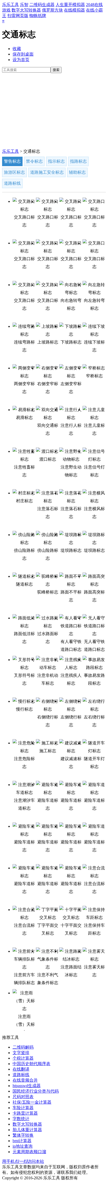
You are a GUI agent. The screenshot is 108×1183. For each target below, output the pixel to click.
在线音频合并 (25, 1080)
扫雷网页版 (17, 15)
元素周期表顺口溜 (29, 1151)
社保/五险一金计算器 (32, 1102)
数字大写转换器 (26, 10)
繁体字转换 (23, 1135)
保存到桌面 (23, 54)
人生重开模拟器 (70, 4)
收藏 (17, 48)
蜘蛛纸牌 (37, 15)
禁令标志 (34, 161)
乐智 (24, 4)
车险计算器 (23, 1107)
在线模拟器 (74, 10)
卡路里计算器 (25, 1113)
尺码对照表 (23, 1096)
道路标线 (12, 183)
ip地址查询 (23, 1146)
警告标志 (12, 161)
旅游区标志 (14, 172)
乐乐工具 (10, 4)
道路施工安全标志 (47, 172)
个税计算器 (23, 1058)
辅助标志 (77, 172)
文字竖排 (21, 1052)
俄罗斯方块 (52, 10)
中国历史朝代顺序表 (31, 1063)
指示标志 (56, 161)
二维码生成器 (42, 4)
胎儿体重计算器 (27, 1129)
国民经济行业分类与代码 (36, 1091)
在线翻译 (21, 1069)
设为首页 (21, 59)
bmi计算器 (22, 1140)
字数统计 (21, 1118)
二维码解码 (23, 1047)
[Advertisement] (54, 111)
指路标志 (78, 161)
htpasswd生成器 (27, 1085)
